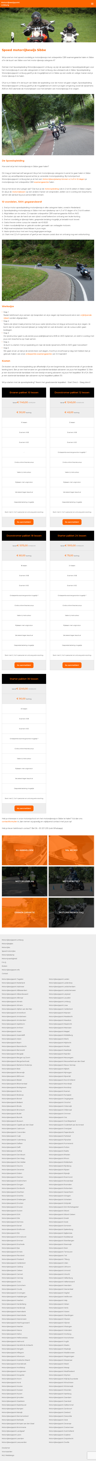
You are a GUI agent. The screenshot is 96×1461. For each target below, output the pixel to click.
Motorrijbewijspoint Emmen (12, 1241)
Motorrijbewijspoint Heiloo (12, 1334)
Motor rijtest (71, 881)
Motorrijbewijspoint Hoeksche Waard (16, 1360)
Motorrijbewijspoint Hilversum (13, 1356)
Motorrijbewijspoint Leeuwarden (14, 1442)
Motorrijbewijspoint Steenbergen (61, 1241)
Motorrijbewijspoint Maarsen (59, 1013)
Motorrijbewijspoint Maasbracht (61, 1016)
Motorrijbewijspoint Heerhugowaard (16, 1323)
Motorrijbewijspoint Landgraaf (13, 1431)
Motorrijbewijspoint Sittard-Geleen (62, 1214)
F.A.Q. (4, 962)
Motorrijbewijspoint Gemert (12, 1274)
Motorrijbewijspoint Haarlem (12, 1300)
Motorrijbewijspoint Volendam (60, 1330)
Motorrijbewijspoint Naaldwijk (60, 1050)
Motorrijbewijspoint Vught (59, 1341)
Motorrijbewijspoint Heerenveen (14, 1319)
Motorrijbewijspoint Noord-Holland (62, 1080)
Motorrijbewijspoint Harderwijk (13, 1308)
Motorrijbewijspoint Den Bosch (13, 1155)
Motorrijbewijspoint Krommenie (14, 1427)
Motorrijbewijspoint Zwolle (59, 1442)
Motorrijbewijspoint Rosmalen (60, 1184)
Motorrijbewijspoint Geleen (12, 1270)
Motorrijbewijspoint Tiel (58, 1255)
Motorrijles (6, 947)
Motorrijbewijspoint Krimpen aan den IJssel (18, 1424)
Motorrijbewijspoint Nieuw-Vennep (62, 1065)
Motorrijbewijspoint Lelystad (59, 994)
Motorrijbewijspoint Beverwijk (13, 1072)
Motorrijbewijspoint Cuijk (11, 1136)
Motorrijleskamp (8, 955)
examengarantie (41, 182)
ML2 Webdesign (8, 1455)
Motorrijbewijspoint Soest (58, 1222)
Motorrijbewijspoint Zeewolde (60, 1416)
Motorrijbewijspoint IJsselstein (13, 1401)
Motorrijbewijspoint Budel (11, 1114)
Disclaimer (6, 1448)
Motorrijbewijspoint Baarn (11, 1043)
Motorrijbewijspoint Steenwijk (60, 1244)
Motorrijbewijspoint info (11, 970)
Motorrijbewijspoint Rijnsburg (60, 1166)
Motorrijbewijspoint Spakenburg (61, 1229)
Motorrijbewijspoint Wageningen (61, 1356)
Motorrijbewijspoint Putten (59, 1147)
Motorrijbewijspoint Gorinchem (14, 1285)
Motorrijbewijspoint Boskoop (13, 1095)
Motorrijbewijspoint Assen (12, 1031)
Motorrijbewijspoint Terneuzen (60, 1252)
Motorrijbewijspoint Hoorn (12, 1379)
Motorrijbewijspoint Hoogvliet (13, 1375)
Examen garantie (25, 912)
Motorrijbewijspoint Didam (12, 1173)
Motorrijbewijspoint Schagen (60, 1196)
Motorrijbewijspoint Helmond (13, 1341)
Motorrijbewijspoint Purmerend (61, 1143)
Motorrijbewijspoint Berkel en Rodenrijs (17, 1065)
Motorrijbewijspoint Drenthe (12, 1196)
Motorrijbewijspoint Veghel (59, 1293)
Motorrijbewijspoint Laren (11, 1435)
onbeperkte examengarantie (39, 354)
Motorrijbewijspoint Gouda (12, 1289)
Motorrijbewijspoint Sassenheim (61, 1192)
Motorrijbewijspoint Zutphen (60, 1435)
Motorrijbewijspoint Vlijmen (59, 1323)
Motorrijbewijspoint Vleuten (59, 1319)
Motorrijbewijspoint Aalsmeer (13, 987)
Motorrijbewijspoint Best (11, 1069)
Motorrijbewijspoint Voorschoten (61, 1338)
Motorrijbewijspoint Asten (11, 1039)
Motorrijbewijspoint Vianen (59, 1311)
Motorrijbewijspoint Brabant (12, 1102)
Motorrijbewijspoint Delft (11, 1147)
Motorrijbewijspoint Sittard (59, 1211)
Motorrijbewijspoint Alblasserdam (14, 990)
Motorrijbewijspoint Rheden (59, 1155)
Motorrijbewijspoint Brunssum (13, 1110)
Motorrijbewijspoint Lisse (58, 1005)
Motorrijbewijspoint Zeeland (59, 1412)
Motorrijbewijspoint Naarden (59, 1054)
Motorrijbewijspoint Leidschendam (62, 987)
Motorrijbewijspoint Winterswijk (61, 1386)
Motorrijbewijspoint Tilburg (59, 1259)
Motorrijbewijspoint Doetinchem (14, 1181)
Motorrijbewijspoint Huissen (12, 1390)
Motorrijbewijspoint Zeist (58, 1420)
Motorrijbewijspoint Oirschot (60, 1102)
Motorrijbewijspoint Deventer (13, 1170)
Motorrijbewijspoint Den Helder (14, 1162)
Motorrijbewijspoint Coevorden (14, 1132)
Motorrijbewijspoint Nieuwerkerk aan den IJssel (67, 1061)
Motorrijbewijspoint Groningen (13, 1293)
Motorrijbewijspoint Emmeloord (14, 1237)
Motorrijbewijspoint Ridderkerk (60, 1162)
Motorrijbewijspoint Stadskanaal (61, 1237)
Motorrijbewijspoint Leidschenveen (62, 990)
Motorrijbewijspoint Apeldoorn (13, 1024)
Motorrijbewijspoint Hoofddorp (13, 1367)
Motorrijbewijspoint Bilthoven (13, 1076)
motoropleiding (52, 189)
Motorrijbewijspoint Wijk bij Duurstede (63, 1379)
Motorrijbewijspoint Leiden (59, 979)
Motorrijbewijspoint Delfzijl (12, 1151)
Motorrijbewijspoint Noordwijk (60, 1084)
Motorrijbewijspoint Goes (11, 1282)
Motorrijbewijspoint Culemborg (14, 1140)
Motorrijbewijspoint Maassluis (60, 1020)
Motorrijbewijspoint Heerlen (12, 1326)
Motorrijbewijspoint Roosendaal (61, 1181)
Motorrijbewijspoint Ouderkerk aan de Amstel (66, 1125)
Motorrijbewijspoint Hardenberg (14, 1304)
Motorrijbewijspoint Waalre (59, 1345)
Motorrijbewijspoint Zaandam (60, 1397)
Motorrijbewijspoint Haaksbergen (14, 1297)
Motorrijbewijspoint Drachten (13, 1192)
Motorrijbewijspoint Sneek (59, 1218)
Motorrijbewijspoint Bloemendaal (14, 1084)
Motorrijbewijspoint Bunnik (12, 1117)
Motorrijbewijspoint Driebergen (14, 1199)
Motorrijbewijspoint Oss (58, 1117)
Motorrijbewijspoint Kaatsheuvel (14, 1405)
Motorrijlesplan (7, 944)
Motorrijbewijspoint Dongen (12, 1184)
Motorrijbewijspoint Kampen (12, 1409)
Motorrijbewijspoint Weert (59, 1364)
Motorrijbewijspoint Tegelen (12, 979)
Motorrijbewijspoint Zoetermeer (61, 1427)
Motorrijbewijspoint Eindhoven (13, 1229)
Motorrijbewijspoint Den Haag (13, 1158)
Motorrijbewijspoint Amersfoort (14, 1013)
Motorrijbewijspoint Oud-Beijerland (62, 1121)
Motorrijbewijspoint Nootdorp (60, 1087)
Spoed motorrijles (8, 951)
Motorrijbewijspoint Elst (11, 1233)
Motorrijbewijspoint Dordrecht (13, 1188)
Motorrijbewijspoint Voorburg (60, 1334)
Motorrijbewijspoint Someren (60, 1226)
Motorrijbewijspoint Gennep (12, 1278)
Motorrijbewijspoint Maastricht (60, 1024)
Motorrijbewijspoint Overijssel (60, 1128)
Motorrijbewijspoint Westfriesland (61, 1371)
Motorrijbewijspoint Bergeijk (12, 1054)
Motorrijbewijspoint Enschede (13, 1244)
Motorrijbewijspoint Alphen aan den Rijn (17, 1009)
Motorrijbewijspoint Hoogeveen (14, 1371)
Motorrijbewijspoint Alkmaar (12, 998)
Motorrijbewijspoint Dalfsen (12, 1143)
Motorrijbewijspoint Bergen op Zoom (16, 1057)
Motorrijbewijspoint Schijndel (60, 1203)
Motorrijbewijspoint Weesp (59, 1367)
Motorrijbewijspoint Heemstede (14, 1315)
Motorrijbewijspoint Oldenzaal (60, 1110)
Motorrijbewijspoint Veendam (60, 1285)
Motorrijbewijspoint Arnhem (12, 1028)
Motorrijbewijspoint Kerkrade (13, 1420)
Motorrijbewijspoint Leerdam (13, 1438)
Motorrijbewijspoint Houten (12, 1386)
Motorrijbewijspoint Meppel (59, 1031)
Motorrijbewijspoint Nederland (13, 983)
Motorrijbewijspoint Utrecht (59, 1274)
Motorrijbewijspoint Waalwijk (60, 1349)
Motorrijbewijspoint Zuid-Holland (61, 1431)
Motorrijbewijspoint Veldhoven (60, 1297)
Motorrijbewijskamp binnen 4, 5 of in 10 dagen (64, 179)
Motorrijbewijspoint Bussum (12, 1121)
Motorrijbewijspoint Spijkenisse (60, 1233)
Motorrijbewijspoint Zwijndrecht (61, 1438)
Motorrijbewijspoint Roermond (60, 1177)
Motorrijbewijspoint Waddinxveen (62, 1353)
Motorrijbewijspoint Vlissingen (60, 1326)
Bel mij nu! (71, 850)
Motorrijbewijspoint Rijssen (59, 1170)
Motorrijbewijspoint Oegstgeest (61, 1099)
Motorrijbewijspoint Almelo (12, 1001)
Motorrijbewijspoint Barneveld (13, 1050)
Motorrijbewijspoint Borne (12, 1091)
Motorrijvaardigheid (9, 959)
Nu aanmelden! (24, 522)
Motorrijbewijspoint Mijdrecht (60, 1043)
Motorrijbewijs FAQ (71, 912)
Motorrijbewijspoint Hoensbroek (14, 1364)
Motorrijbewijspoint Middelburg (61, 1035)
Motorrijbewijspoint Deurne (12, 1166)
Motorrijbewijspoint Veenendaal (61, 1289)
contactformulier (9, 821)
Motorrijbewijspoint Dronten (12, 1203)
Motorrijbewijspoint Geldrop (12, 1267)
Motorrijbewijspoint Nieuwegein (61, 1057)
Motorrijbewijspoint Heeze (12, 1330)
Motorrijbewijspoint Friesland (13, 1259)
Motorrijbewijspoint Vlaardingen (61, 1315)
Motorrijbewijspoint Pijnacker (60, 1140)
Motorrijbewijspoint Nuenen (59, 1091)
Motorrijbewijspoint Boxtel (12, 1099)
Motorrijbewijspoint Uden (58, 1263)
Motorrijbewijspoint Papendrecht (61, 1132)
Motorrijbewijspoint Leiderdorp (60, 983)
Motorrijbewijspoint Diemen (12, 1177)
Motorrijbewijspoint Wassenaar (60, 1360)
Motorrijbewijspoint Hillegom (13, 1353)
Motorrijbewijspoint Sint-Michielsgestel (63, 1207)
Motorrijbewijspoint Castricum (13, 1128)
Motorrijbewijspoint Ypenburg (60, 1394)
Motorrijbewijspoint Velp (58, 1300)
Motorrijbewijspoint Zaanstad (60, 1401)
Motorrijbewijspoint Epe (11, 1248)
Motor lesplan (25, 881)
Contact (5, 973)
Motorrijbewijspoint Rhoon (59, 1158)
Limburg (10, 3)
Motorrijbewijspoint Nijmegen (60, 1072)
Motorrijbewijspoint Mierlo (59, 1039)
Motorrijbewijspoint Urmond (59, 1270)
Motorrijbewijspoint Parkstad (60, 1136)
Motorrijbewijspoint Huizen (12, 1394)
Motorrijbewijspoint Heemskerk (14, 1311)
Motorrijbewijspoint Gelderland (13, 1263)
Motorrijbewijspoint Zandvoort (60, 1409)
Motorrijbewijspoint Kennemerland (15, 1416)
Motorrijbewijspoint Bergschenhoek (15, 1061)
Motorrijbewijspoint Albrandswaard (15, 994)
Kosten (4, 966)
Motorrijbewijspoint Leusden (60, 998)
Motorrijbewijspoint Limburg (12, 940)
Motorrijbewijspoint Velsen (59, 1304)
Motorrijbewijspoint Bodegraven (14, 1087)
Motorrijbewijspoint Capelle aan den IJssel (17, 1125)
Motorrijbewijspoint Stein (58, 1248)
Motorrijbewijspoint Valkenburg (61, 1278)
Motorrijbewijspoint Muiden (59, 1046)
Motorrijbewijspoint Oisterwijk (60, 1106)
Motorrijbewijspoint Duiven (12, 1211)
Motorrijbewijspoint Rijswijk (59, 1173)
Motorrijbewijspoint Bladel (12, 1080)
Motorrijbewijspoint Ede (11, 1218)
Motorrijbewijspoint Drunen (12, 1207)
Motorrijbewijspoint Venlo (58, 1308)
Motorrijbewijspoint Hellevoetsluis (15, 1338)
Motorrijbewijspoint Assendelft (13, 1035)
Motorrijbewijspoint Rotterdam (60, 1188)
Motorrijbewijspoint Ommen (60, 1114)
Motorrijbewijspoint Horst (11, 1382)
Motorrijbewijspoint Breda (12, 1106)
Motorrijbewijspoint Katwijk (12, 1412)
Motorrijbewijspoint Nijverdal (60, 1076)
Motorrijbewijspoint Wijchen (59, 1375)
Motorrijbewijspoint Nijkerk (59, 1069)
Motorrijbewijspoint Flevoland (13, 1255)
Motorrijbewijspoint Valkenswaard (62, 1282)
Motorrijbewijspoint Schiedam (60, 1199)
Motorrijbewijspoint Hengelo (13, 1349)
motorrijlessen (19, 192)
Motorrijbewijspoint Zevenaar (60, 1424)
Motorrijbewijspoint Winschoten (61, 1382)
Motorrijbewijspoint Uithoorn (60, 1267)
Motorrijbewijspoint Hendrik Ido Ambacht (17, 1345)
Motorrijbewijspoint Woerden (60, 1390)
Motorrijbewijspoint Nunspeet (60, 1095)
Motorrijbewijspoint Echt (11, 1214)
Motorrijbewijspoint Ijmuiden (13, 1397)
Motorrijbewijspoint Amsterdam (14, 1020)
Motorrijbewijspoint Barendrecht (14, 1046)
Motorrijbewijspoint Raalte (59, 1151)
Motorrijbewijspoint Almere (12, 1005)
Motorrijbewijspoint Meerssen (60, 1028)
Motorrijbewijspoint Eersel (12, 1226)
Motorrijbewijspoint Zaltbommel (61, 1405)
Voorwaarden (7, 1452)
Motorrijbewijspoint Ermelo (12, 1252)
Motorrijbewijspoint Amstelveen (14, 1016)
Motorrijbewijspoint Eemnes (12, 1222)
